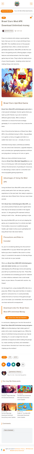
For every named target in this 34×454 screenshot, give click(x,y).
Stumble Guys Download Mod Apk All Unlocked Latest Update (24, 397)
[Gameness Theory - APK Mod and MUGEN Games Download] (17, 3)
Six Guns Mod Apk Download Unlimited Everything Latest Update (8, 415)
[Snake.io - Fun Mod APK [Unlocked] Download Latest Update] (24, 406)
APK (4, 17)
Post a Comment (8, 430)
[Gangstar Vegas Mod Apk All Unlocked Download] (9, 388)
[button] (9, 364)
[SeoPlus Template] (2, 449)
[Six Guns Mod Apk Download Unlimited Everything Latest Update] (9, 406)
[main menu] (3, 3)
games (15, 357)
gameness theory (9, 31)
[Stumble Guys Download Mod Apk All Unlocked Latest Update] (24, 388)
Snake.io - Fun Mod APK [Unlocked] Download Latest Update (23, 415)
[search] (31, 3)
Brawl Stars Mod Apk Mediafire (17, 317)
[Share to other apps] (23, 364)
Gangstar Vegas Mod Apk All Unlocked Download (8, 396)
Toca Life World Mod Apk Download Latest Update (23, 11)
